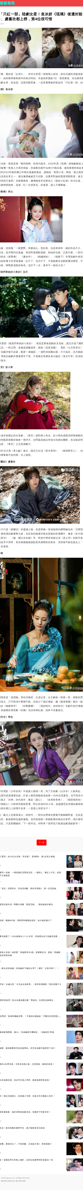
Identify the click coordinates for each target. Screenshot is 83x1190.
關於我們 (4, 1181)
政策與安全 (11, 1181)
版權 (24, 1181)
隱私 (20, 1181)
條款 (17, 1181)
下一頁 (41, 842)
